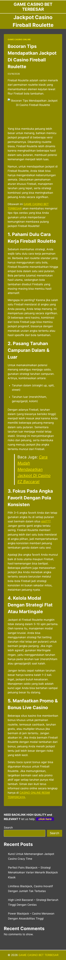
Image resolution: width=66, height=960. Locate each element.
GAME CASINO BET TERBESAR (38, 955)
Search (8, 827)
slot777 (45, 521)
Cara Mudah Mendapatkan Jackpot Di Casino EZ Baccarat (33, 469)
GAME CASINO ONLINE (19, 39)
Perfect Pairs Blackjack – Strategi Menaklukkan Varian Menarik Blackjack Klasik (33, 872)
